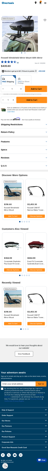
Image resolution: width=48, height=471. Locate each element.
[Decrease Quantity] (2, 100)
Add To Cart (12, 216)
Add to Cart (31, 100)
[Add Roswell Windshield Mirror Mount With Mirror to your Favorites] (45, 20)
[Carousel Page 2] (22, 221)
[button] (27, 110)
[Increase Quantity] (13, 100)
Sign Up (41, 384)
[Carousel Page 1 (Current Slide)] (20, 221)
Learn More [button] (11, 112)
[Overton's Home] (8, 3)
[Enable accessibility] (5, 466)
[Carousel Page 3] (24, 221)
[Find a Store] (35, 3)
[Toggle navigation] (45, 3)
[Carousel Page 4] (26, 221)
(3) (18, 62)
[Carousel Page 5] (29, 221)
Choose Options (36, 216)
